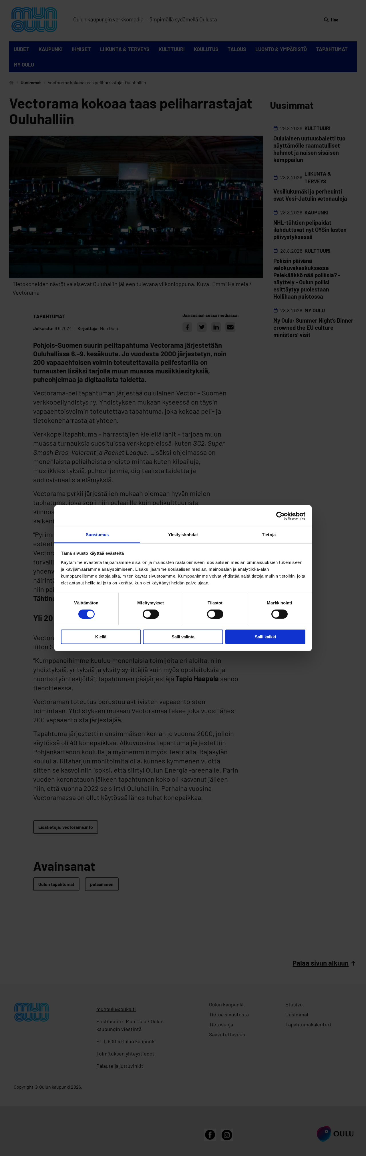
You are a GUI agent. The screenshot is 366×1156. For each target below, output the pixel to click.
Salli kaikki (265, 636)
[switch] (151, 614)
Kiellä (100, 636)
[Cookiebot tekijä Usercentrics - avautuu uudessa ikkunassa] (280, 516)
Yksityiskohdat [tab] (183, 534)
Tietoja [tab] (269, 534)
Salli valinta (183, 636)
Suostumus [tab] (97, 534)
